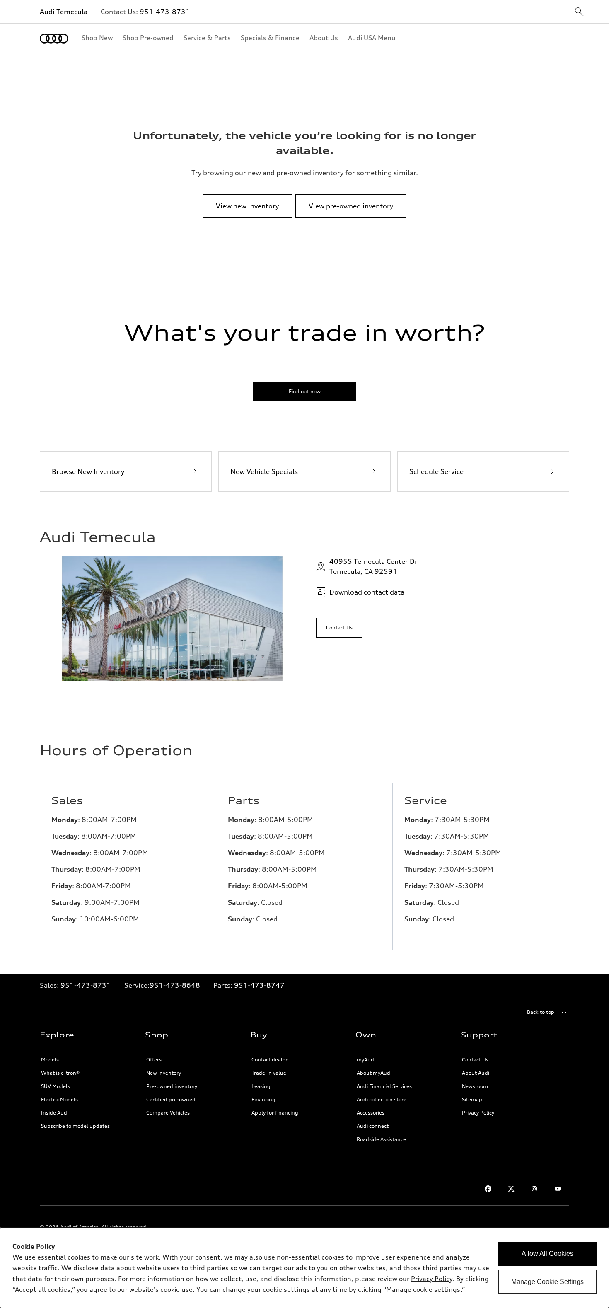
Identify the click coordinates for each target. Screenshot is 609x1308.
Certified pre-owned (171, 1099)
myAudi (366, 1060)
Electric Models (59, 1099)
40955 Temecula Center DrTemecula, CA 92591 (373, 566)
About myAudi (374, 1073)
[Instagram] (534, 1188)
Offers (154, 1060)
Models (50, 1060)
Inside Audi (54, 1113)
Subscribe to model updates (75, 1126)
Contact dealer (269, 1060)
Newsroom (475, 1086)
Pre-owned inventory (171, 1086)
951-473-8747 (259, 985)
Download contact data (366, 592)
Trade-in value (268, 1073)
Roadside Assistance (381, 1139)
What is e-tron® (60, 1073)
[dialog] (304, 1268)
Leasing (261, 1086)
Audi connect (373, 1126)
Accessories (370, 1113)
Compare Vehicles (168, 1113)
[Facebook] (488, 1188)
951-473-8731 (165, 11)
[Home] (54, 39)
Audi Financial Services (384, 1086)
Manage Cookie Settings (547, 1281)
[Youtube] (557, 1188)
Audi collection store (381, 1099)
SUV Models (55, 1086)
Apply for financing (274, 1113)
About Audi (475, 1073)
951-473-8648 (175, 985)
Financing (263, 1099)
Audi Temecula (63, 11)
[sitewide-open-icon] (579, 12)
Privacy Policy (478, 1113)
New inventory (163, 1073)
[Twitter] (511, 1188)
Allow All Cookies (547, 1253)
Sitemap (472, 1099)
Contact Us (475, 1060)
